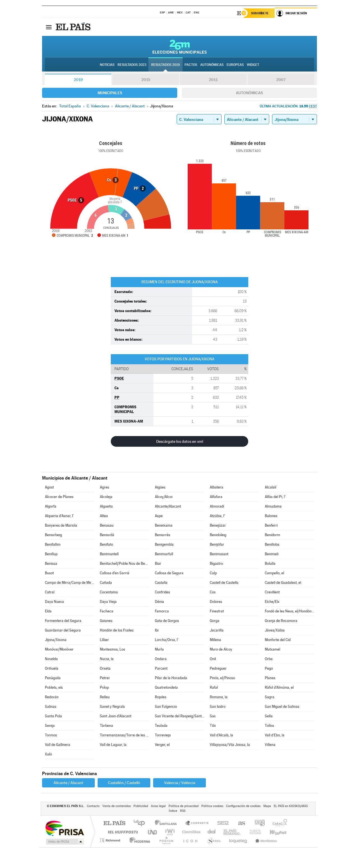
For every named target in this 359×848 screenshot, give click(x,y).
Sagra (269, 697)
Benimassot (219, 554)
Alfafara (216, 497)
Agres (104, 487)
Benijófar (217, 544)
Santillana (167, 823)
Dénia (159, 602)
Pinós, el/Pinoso (222, 678)
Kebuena (273, 831)
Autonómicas (249, 93)
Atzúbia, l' (217, 516)
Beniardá (107, 535)
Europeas (235, 65)
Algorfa (50, 506)
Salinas (50, 706)
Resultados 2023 (132, 65)
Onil (213, 659)
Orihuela (51, 668)
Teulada (161, 725)
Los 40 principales (141, 823)
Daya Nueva (54, 602)
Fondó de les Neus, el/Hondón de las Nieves (289, 611)
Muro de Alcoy (221, 649)
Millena (215, 640)
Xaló (48, 754)
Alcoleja (106, 497)
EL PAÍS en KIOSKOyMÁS (291, 806)
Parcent (161, 668)
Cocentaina (109, 592)
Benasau (107, 525)
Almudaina (273, 506)
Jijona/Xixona (55, 640)
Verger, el (162, 745)
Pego (269, 668)
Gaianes (106, 621)
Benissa (51, 563)
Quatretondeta (166, 687)
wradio (169, 831)
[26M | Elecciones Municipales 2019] (180, 46)
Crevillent (272, 592)
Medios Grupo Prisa (64, 841)
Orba (269, 659)
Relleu (105, 697)
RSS (182, 811)
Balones (271, 516)
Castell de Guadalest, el (283, 582)
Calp (213, 573)
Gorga (214, 621)
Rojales (160, 697)
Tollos (269, 725)
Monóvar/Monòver (59, 649)
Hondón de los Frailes (117, 630)
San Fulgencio (166, 706)
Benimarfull (164, 554)
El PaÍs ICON (190, 840)
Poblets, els (54, 687)
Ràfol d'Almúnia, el (279, 687)
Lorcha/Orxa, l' (166, 640)
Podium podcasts (166, 840)
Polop (104, 687)
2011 (213, 79)
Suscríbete (260, 13)
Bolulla (270, 563)
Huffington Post (122, 831)
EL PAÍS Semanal (232, 831)
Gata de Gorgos (167, 621)
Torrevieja (163, 735)
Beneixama (163, 525)
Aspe (159, 516)
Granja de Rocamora (281, 621)
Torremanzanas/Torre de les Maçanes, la (124, 735)
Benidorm (272, 535)
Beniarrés (162, 535)
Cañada (106, 582)
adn (257, 823)
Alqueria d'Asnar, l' (59, 516)
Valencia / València (179, 782)
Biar (158, 563)
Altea (104, 516)
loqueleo (238, 840)
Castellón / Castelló (124, 782)
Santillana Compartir (197, 823)
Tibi (213, 725)
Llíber (104, 640)
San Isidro (217, 706)
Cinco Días (190, 831)
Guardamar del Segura (63, 630)
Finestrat (217, 611)
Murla (159, 649)
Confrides (162, 592)
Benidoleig (218, 535)
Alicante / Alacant (68, 782)
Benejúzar (218, 525)
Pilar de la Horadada (171, 678)
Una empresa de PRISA (64, 828)
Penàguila (53, 678)
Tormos (51, 735)
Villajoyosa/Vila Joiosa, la (230, 745)
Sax (213, 716)
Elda (48, 611)
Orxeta (105, 668)
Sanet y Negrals (112, 706)
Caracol (278, 823)
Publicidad (141, 806)
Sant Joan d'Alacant (115, 716)
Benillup (51, 554)
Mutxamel (272, 649)
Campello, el (274, 573)
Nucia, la (107, 659)
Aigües (160, 487)
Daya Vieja (108, 602)
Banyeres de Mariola (61, 525)
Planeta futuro (253, 831)
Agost (49, 487)
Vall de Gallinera (57, 745)
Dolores (216, 602)
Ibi (156, 630)
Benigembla (164, 544)
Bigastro (216, 563)
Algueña (106, 506)
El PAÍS (114, 823)
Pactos (191, 65)
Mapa (267, 806)
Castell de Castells (224, 582)
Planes (270, 678)
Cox (213, 592)
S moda (213, 840)
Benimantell (109, 554)
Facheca (106, 611)
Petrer (105, 678)
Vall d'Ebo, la (274, 735)
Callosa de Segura (169, 573)
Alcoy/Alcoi (163, 497)
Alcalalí (270, 487)
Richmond (111, 840)
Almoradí (217, 506)
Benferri (271, 525)
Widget (253, 65)
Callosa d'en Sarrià (114, 573)
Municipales (110, 93)
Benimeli (272, 554)
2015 (145, 79)
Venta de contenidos (116, 806)
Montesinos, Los (112, 649)
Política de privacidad (184, 806)
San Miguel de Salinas (282, 706)
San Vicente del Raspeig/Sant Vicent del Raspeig (179, 716)
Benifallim (53, 544)
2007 (281, 79)
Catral (49, 592)
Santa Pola (53, 716)
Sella (269, 716)
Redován (52, 697)
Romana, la (218, 697)
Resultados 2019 (165, 65)
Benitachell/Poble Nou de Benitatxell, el (124, 563)
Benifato (106, 544)
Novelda (51, 659)
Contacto (93, 806)
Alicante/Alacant (168, 506)
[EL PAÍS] (74, 27)
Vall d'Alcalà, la (221, 735)
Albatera (216, 487)
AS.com (239, 823)
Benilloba (272, 544)
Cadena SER (221, 823)
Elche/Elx (272, 602)
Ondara (161, 659)
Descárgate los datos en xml (179, 441)
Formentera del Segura (63, 621)
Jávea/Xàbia (275, 630)
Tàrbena (106, 725)
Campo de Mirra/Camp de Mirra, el (69, 582)
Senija (50, 725)
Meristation (265, 840)
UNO (153, 831)
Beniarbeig (53, 535)
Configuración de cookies (243, 806)
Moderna (138, 840)
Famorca (162, 611)
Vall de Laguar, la (113, 745)
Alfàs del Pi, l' (275, 497)
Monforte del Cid (278, 640)
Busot (49, 573)
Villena (270, 745)
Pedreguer (218, 668)
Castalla (161, 582)
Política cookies (212, 806)
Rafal (214, 687)
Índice (173, 811)
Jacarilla (217, 630)
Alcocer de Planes (59, 497)
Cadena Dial (212, 831)
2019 (78, 79)
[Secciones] (49, 27)
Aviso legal (158, 806)
